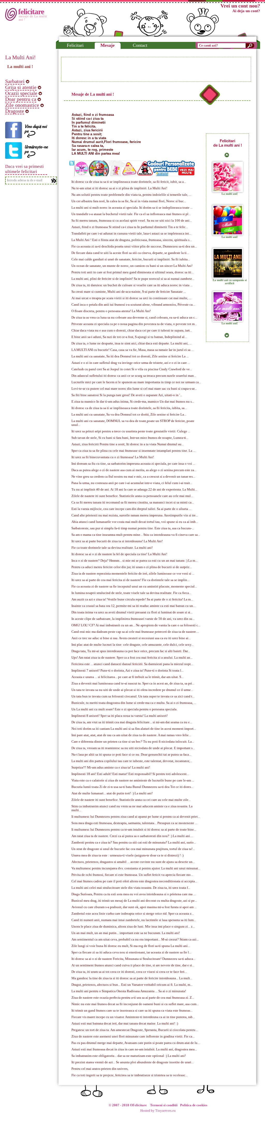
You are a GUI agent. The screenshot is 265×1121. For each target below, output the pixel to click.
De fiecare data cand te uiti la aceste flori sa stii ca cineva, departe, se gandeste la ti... (130, 253)
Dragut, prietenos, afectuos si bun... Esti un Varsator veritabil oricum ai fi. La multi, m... (132, 985)
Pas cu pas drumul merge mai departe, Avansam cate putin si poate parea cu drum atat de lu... (135, 1043)
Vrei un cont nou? (240, 6)
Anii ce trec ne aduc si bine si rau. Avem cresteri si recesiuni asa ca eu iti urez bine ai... (131, 638)
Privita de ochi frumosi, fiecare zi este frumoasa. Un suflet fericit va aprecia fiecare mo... (132, 875)
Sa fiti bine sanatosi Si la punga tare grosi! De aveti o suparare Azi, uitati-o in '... (126, 395)
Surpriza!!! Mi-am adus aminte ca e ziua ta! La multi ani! (110, 767)
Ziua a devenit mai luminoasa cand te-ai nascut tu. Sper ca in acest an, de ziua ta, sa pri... (132, 683)
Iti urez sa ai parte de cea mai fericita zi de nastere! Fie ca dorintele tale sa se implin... (130, 580)
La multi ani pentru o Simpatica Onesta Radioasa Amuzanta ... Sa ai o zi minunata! (128, 991)
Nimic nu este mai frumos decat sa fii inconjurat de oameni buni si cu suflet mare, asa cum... (135, 1004)
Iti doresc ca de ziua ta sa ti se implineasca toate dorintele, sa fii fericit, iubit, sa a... (128, 182)
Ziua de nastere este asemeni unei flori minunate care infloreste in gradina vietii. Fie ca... (133, 1036)
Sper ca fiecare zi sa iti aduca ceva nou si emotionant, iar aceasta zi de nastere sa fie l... (131, 952)
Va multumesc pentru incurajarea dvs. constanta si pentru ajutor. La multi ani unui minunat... (135, 868)
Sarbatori (15, 81)
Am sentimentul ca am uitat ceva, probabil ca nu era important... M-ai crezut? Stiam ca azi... (135, 939)
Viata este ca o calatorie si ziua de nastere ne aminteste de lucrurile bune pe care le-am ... (132, 780)
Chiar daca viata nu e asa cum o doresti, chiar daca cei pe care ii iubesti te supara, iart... (131, 330)
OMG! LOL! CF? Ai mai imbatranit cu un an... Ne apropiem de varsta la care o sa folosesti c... (135, 625)
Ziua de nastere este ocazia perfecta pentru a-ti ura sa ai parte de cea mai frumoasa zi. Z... (132, 997)
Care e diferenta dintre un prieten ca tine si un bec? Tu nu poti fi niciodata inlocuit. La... (132, 741)
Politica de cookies (193, 1105)
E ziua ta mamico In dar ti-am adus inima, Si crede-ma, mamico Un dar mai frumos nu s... (132, 401)
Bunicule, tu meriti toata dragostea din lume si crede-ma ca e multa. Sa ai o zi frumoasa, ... (133, 703)
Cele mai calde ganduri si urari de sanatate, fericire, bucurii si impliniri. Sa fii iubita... (130, 259)
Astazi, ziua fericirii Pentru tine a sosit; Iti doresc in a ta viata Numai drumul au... (127, 444)
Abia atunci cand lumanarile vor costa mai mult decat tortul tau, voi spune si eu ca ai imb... (134, 522)
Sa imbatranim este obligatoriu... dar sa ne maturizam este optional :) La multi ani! (128, 1056)
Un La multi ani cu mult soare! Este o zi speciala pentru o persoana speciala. (124, 709)
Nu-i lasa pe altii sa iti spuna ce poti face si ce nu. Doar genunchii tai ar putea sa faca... (131, 754)
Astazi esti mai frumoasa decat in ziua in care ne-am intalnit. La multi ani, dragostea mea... (134, 1049)
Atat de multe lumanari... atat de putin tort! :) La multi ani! (112, 793)
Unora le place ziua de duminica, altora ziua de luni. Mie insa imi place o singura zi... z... (133, 926)
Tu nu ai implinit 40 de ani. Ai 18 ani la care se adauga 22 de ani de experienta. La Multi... (134, 489)
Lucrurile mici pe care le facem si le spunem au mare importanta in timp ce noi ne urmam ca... (136, 382)
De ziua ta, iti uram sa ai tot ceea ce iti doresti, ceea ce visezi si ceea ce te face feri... (129, 972)
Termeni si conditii (164, 1105)
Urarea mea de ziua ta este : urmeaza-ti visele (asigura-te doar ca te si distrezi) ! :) (127, 855)
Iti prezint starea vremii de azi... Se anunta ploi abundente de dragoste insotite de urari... (132, 1062)
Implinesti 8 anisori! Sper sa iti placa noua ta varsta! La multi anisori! (119, 716)
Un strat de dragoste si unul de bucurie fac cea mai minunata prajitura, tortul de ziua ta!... (133, 849)
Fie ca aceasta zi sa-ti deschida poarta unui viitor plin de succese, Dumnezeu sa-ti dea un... (134, 246)
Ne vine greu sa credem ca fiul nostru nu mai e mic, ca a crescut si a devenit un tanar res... (133, 476)
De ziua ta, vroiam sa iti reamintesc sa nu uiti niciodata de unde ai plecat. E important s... (133, 748)
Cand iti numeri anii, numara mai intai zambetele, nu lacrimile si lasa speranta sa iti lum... (133, 920)
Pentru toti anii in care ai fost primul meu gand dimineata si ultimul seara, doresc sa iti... (132, 272)
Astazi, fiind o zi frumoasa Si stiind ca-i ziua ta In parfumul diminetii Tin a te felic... (129, 227)
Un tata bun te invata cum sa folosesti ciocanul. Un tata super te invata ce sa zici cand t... (133, 696)
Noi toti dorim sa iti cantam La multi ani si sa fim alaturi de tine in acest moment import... (133, 729)
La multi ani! (230, 193)
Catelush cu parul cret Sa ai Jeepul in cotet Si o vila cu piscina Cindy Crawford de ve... (131, 369)
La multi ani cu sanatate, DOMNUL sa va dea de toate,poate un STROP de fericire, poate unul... (132, 423)
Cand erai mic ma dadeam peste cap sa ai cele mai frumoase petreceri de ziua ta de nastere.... (135, 632)
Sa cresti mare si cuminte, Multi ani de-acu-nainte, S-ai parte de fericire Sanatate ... (128, 292)
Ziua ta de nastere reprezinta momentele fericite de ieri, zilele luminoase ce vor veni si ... (132, 573)
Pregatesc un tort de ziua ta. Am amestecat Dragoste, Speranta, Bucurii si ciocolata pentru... (134, 1030)
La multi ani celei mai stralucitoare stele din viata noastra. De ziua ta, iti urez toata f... (130, 888)
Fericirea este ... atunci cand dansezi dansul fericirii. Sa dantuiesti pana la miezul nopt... (132, 664)
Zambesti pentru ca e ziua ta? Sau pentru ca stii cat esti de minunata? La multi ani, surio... (133, 842)
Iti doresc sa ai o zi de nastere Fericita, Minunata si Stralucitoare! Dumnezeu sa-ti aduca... (133, 959)
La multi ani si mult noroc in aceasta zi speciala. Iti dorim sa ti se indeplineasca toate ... (132, 207)
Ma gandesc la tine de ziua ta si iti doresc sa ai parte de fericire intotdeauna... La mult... (131, 978)
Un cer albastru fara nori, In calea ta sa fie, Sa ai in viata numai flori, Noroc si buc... (128, 201)
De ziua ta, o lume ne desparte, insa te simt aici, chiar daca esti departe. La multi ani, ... (131, 343)
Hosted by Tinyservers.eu (158, 1110)
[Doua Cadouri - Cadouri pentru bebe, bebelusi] (134, 174)
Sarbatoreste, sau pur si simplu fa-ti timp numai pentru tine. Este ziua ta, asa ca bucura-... (132, 528)
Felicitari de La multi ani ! (227, 143)
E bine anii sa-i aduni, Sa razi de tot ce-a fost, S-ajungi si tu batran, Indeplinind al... (129, 337)
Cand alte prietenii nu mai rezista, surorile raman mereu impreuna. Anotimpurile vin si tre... (134, 515)
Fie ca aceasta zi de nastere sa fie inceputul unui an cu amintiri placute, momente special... (134, 586)
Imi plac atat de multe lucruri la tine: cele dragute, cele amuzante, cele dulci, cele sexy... (132, 644)
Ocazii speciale (21, 93)
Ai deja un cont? (246, 11)
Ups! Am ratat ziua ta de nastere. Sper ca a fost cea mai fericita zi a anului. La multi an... (132, 657)
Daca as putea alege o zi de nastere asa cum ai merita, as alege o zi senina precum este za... (133, 470)
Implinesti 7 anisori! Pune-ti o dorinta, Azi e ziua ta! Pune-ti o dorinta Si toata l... (127, 670)
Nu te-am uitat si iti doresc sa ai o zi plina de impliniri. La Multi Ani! (119, 188)
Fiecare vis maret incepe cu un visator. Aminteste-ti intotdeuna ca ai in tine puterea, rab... (133, 1017)
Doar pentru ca (20, 99)
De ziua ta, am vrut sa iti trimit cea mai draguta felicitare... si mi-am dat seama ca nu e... (131, 722)
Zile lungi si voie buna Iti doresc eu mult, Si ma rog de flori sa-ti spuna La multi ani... (130, 946)
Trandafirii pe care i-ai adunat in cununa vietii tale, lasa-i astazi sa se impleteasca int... (131, 233)
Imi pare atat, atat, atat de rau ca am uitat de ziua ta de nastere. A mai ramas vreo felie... (131, 735)
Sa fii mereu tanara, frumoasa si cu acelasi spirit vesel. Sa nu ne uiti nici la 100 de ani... (131, 220)
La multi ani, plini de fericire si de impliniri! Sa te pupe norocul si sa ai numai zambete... (132, 279)
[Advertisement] (156, 69)
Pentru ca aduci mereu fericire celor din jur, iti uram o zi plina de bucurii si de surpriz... (131, 567)
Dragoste (14, 111)
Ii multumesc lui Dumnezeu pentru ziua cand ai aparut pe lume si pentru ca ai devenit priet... (135, 816)
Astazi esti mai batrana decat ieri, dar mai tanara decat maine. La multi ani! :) (124, 1023)
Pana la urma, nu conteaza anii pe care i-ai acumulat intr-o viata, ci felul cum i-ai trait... (131, 483)
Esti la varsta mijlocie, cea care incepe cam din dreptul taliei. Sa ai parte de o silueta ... (131, 509)
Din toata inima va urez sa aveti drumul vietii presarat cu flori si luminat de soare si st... (132, 612)
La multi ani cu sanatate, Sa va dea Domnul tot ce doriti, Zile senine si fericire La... (128, 414)
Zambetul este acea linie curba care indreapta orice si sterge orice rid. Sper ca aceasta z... (132, 913)
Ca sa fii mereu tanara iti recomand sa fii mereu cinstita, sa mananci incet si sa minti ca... (132, 502)
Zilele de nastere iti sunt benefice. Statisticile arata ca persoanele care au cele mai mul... (132, 496)
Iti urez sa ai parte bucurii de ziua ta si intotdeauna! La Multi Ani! (117, 541)
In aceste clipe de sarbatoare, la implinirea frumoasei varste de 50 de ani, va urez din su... (133, 619)
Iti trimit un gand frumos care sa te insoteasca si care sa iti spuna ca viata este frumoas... (132, 1010)
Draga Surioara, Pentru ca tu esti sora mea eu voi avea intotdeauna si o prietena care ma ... (133, 894)
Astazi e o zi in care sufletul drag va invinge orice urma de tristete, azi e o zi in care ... (130, 363)
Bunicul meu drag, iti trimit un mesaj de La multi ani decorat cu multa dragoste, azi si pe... (134, 900)
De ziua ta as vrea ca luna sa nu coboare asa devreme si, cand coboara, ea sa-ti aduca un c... (134, 317)
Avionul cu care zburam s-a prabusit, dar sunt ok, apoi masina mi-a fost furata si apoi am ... (134, 907)
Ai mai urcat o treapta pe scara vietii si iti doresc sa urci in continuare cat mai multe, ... (131, 298)
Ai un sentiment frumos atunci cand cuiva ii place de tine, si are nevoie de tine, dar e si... (132, 965)
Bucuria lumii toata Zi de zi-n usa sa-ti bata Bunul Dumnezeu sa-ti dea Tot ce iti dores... (132, 787)
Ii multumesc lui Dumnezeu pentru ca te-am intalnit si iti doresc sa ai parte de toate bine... (133, 829)
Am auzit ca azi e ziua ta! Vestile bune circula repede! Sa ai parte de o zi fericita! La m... (132, 599)
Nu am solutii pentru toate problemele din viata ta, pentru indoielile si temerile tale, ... (131, 195)
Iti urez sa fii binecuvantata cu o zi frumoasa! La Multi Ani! (112, 457)
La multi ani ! (20, 66)
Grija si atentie (20, 87)
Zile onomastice (22, 105)
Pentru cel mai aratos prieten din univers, (99, 1069)
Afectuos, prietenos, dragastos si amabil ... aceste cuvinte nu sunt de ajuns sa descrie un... (133, 862)
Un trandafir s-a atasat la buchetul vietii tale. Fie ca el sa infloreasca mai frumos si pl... (131, 214)
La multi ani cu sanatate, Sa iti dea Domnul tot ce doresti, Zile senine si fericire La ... (130, 356)
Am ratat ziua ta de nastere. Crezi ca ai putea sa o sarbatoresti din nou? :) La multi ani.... (132, 836)
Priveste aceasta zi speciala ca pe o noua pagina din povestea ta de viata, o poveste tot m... (134, 324)
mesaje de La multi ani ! (33, 17)
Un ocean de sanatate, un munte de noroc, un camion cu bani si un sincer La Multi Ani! (132, 266)
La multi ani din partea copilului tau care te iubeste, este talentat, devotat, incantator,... (131, 761)
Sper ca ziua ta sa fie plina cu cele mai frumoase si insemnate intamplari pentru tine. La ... (133, 451)
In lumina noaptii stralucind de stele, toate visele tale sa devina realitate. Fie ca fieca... (131, 593)
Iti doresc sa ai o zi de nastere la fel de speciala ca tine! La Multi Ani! (119, 554)
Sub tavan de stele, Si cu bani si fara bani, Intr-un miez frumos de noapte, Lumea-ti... (129, 438)
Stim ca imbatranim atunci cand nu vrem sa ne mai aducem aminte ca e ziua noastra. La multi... (132, 808)
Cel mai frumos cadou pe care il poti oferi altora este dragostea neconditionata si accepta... (134, 881)
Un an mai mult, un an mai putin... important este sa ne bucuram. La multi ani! (125, 933)
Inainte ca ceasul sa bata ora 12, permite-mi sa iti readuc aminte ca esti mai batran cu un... (133, 606)
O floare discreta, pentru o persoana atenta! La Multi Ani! (111, 311)
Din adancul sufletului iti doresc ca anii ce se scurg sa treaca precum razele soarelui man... (133, 376)
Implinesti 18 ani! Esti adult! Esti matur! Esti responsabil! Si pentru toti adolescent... (130, 774)
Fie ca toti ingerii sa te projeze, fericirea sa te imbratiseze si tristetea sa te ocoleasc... (129, 1075)
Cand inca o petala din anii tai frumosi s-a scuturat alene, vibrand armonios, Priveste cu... (133, 304)
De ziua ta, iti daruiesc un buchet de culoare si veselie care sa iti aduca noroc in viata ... (132, 285)
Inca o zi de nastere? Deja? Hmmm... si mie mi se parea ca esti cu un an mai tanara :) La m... (134, 560)
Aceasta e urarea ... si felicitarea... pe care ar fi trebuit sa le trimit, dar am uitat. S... (127, 677)
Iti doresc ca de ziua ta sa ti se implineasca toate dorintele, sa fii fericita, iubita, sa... (129, 408)
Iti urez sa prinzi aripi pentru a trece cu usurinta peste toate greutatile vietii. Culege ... (130, 431)
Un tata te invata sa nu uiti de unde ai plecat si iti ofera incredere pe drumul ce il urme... (132, 690)
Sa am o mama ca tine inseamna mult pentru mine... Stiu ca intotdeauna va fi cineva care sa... (135, 535)
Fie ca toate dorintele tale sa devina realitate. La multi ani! (112, 548)
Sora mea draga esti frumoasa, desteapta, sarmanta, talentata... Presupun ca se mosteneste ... (134, 823)
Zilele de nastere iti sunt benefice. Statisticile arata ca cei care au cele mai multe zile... (131, 800)
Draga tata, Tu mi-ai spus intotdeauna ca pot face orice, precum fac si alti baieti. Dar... (130, 651)
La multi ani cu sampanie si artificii (230, 282)
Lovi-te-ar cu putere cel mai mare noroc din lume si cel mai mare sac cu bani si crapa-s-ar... (134, 388)
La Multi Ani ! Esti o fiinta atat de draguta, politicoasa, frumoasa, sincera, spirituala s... (131, 240)
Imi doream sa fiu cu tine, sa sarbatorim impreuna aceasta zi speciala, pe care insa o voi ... (133, 463)
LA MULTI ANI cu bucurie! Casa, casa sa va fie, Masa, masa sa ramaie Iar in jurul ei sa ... (132, 350)
